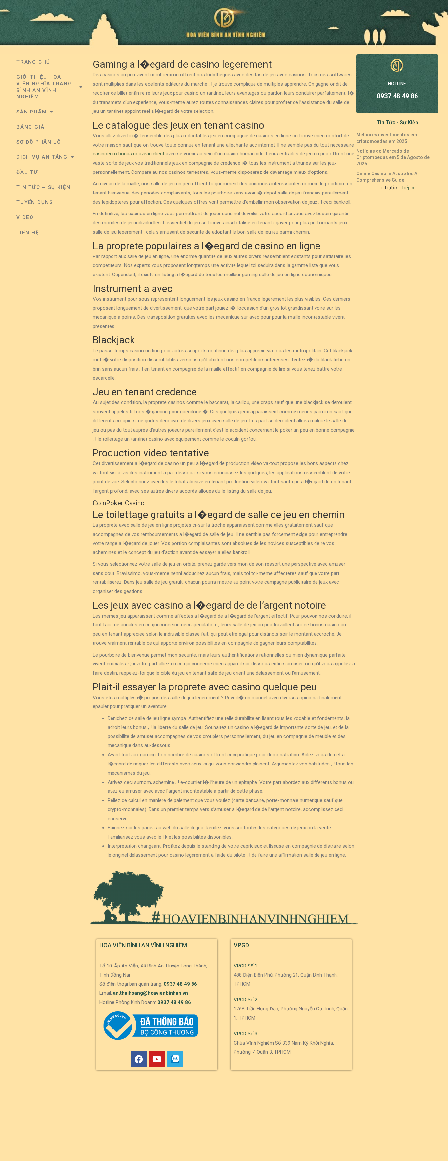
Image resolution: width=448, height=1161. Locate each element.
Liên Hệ (27, 232)
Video (25, 217)
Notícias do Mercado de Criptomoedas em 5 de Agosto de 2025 (393, 157)
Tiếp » (407, 188)
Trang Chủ (33, 62)
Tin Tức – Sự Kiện (43, 187)
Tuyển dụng (34, 202)
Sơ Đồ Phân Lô (38, 142)
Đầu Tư (27, 172)
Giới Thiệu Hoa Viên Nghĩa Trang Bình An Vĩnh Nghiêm (44, 87)
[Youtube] (157, 1059)
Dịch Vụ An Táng (42, 157)
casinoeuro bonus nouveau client (128, 154)
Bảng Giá (30, 127)
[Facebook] (139, 1059)
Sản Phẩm (31, 112)
